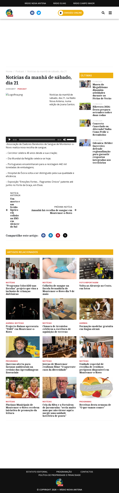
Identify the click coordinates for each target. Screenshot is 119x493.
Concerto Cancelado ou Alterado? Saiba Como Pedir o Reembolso (102, 129)
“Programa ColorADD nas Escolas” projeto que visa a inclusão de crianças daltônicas (22, 290)
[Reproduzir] (9, 139)
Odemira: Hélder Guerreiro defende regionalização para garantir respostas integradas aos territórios (103, 153)
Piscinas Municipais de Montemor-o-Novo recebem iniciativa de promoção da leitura (22, 409)
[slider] (71, 139)
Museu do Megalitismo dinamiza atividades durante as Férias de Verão (102, 91)
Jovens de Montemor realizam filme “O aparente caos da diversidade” (59, 367)
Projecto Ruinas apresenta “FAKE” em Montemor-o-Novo (22, 329)
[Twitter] (39, 13)
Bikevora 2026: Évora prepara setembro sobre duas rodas (102, 111)
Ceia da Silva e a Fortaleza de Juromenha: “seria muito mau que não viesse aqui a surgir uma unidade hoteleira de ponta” (59, 410)
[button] (61, 12)
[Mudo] (64, 139)
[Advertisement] (59, 43)
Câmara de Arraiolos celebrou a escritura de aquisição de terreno (57, 329)
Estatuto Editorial (37, 471)
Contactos (87, 471)
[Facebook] (32, 13)
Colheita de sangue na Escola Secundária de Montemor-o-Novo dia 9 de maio (58, 290)
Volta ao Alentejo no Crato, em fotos (95, 287)
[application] (41, 139)
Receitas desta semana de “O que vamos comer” (95, 406)
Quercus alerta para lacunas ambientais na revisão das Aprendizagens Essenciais (22, 368)
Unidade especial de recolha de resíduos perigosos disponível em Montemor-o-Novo (94, 368)
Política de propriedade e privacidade (59, 475)
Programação (64, 471)
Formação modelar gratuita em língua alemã (96, 327)
